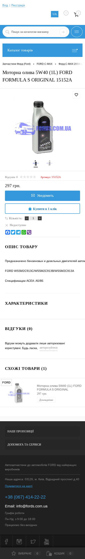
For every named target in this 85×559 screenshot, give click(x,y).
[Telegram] (18, 232)
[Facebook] (7, 232)
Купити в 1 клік (45, 209)
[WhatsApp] (23, 232)
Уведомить (45, 195)
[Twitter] (13, 232)
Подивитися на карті (18, 486)
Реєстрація (18, 5)
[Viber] (29, 232)
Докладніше (46, 399)
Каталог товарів (20, 50)
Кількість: (15, 218)
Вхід (5, 5)
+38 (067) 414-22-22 (25, 497)
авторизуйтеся (48, 347)
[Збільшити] (42, 128)
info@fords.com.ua (31, 506)
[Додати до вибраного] (76, 95)
